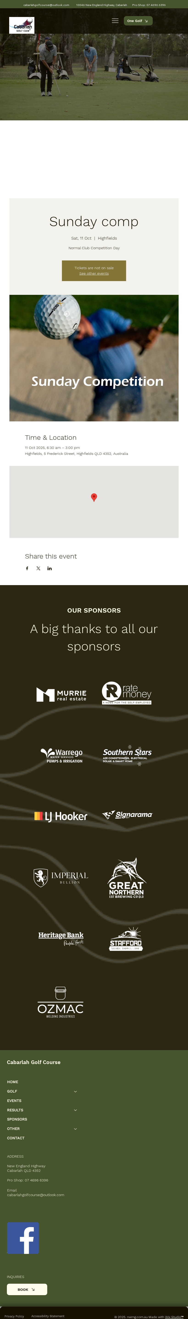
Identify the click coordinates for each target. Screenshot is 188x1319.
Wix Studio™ (174, 1317)
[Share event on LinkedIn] (49, 568)
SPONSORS (17, 1119)
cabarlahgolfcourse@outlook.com (35, 1195)
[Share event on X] (38, 568)
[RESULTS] (75, 1110)
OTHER (13, 1128)
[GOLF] (75, 1091)
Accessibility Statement (47, 1316)
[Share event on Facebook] (27, 568)
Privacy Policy (14, 1316)
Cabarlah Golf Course (34, 1062)
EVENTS (14, 1100)
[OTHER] (75, 1129)
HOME (12, 1082)
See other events (94, 273)
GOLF (12, 1091)
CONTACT (16, 1138)
